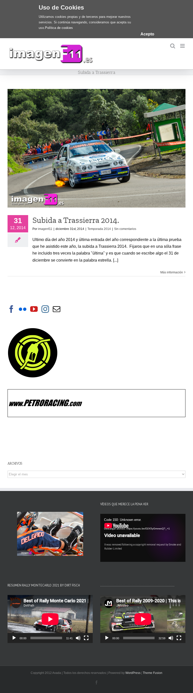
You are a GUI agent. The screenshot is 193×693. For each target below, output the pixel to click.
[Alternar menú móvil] (182, 45)
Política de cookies (59, 28)
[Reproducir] (14, 637)
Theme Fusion (152, 673)
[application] (142, 538)
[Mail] (56, 309)
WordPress (132, 673)
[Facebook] (11, 309)
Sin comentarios (125, 229)
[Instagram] (45, 309)
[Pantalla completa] (86, 637)
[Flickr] (22, 309)
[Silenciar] (78, 637)
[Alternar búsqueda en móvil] (172, 45)
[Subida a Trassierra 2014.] (96, 148)
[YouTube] (34, 309)
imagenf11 (45, 229)
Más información (171, 272)
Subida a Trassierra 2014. (75, 220)
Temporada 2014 (99, 229)
